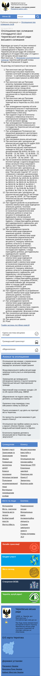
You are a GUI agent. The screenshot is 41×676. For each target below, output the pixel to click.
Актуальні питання (10, 477)
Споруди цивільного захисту (25, 528)
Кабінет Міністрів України (12, 672)
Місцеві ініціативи (28, 450)
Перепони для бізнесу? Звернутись (26, 477)
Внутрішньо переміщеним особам (8, 493)
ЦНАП (5, 468)
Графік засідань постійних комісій (15, 325)
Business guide (26, 483)
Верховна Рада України (12, 669)
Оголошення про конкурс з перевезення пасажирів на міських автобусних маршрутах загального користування (19, 363)
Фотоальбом (7, 506)
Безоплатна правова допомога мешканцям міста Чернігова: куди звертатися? (17, 435)
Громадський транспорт (14, 341)
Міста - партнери (9, 509)
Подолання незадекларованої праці (10, 483)
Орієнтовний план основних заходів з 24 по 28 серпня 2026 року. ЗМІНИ (20, 391)
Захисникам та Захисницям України (8, 456)
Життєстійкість (8, 525)
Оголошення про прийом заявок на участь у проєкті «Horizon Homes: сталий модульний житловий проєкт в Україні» (20, 426)
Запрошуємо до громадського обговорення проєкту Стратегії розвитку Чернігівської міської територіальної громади (19, 382)
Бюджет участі (8, 450)
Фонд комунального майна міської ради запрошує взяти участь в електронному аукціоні (19, 372)
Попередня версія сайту (19, 9)
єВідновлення (9, 349)
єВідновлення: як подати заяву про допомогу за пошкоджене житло (17, 398)
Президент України (10, 666)
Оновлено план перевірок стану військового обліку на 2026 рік (16, 405)
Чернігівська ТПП (27, 465)
